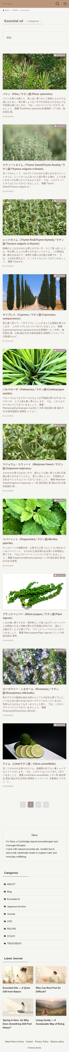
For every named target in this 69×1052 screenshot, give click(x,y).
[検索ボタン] (57, 4)
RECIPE (11, 928)
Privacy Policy (41, 1041)
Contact (29, 1041)
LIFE (9, 921)
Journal (11, 914)
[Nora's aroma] (7, 4)
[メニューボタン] (65, 4)
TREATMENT (14, 943)
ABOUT (11, 884)
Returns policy (57, 1041)
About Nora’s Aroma (14, 1041)
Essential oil (13, 899)
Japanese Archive (16, 906)
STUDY (11, 936)
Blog (9, 891)
